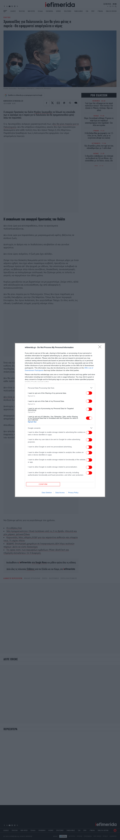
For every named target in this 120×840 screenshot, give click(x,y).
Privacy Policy (73, 492)
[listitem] (60, 388)
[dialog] (60, 420)
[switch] (89, 393)
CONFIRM (43, 484)
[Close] (100, 347)
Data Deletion (47, 492)
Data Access (60, 492)
